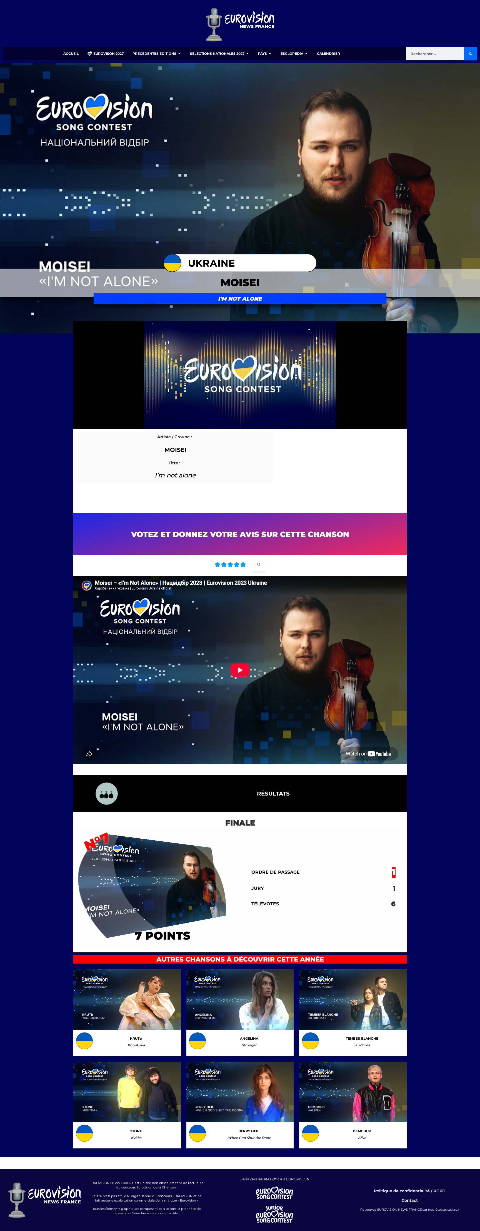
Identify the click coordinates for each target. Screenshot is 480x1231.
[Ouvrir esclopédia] (306, 53)
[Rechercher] (470, 53)
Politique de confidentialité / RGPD (410, 1190)
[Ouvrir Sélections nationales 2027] (247, 53)
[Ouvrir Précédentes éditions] (179, 53)
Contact (410, 1200)
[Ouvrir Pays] (270, 53)
